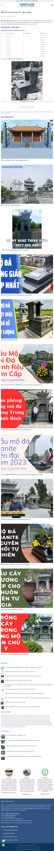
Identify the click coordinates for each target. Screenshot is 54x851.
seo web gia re (4, 724)
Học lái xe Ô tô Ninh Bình (34, 847)
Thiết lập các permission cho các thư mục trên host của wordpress (20, 689)
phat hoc (24, 722)
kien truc (36, 715)
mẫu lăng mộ (3, 720)
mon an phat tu (42, 717)
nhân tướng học (46, 720)
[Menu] (2, 5)
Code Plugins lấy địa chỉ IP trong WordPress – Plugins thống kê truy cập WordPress (24, 693)
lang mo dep (9, 717)
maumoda (20, 717)
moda (30, 717)
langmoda (47, 715)
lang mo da (3, 717)
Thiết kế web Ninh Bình (6, 822)
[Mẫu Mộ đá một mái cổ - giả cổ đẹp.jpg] (27, 80)
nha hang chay (4, 722)
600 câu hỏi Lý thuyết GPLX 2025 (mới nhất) (15, 702)
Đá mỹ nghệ (3, 10)
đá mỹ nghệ (17, 111)
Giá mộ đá (32, 715)
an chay (15, 715)
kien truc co (42, 715)
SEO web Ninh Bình (17, 822)
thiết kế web (42, 724)
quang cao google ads (31, 722)
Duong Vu (13, 16)
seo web (49, 722)
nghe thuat (31, 720)
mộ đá (14, 720)
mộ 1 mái (32, 111)
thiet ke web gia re (18, 724)
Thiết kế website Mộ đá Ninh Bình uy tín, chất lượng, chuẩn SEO (20, 671)
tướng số (11, 726)
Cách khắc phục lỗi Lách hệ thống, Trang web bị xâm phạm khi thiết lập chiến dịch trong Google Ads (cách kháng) (28, 685)
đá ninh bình (22, 111)
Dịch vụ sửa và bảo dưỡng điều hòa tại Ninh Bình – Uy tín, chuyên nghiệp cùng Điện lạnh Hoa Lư (28, 697)
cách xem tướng (21, 715)
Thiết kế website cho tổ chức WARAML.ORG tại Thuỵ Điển (18, 680)
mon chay (48, 717)
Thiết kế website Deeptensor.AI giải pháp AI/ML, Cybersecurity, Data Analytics (23, 676)
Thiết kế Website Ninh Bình (20, 847)
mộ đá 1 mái (37, 111)
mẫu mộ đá (10, 720)
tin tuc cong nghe (4, 726)
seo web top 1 (11, 724)
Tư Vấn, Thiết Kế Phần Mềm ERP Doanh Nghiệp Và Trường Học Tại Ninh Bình (23, 667)
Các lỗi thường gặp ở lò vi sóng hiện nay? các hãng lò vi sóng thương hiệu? (23, 706)
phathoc (19, 722)
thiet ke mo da (7, 113)
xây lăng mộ (16, 726)
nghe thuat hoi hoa (38, 720)
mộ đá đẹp (42, 111)
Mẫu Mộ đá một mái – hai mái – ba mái (28, 24)
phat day (15, 722)
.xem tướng (3, 715)
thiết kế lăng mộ (36, 724)
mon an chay (35, 717)
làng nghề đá (27, 111)
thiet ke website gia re (27, 724)
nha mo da (10, 722)
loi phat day (15, 717)
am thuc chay (9, 715)
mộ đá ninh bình (48, 111)
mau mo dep (25, 717)
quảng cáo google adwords (41, 722)
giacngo (27, 715)
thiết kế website (49, 724)
